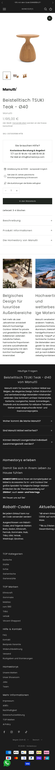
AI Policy (7, 724)
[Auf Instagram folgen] (11, 732)
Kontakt (6, 639)
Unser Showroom (11, 677)
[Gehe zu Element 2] (16, 76)
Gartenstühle (9, 578)
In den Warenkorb (27, 201)
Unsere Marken (10, 672)
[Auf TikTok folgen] (26, 732)
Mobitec (7, 602)
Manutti (7, 113)
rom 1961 (7, 606)
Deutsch (36, 740)
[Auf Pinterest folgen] (18, 732)
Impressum (8, 700)
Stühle (6, 564)
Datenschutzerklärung (14, 714)
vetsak (6, 616)
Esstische (7, 559)
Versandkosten (19, 123)
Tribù (5, 611)
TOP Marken (9, 719)
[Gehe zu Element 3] (25, 76)
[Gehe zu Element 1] (7, 76)
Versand (7, 653)
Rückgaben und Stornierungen (18, 658)
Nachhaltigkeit (10, 710)
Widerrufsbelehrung (12, 649)
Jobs (5, 682)
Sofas (5, 569)
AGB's (5, 705)
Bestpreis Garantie (12, 644)
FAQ (5, 635)
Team (6, 686)
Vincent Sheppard (11, 620)
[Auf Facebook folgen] (4, 732)
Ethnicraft (8, 592)
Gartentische (9, 573)
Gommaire (8, 597)
